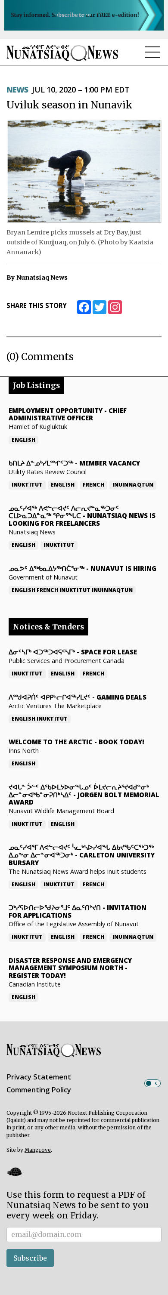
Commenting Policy (38, 1089)
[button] (14, 1172)
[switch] (152, 1083)
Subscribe (30, 1258)
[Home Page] (62, 53)
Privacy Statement (38, 1077)
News (17, 89)
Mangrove (38, 1150)
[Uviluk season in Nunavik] (84, 171)
